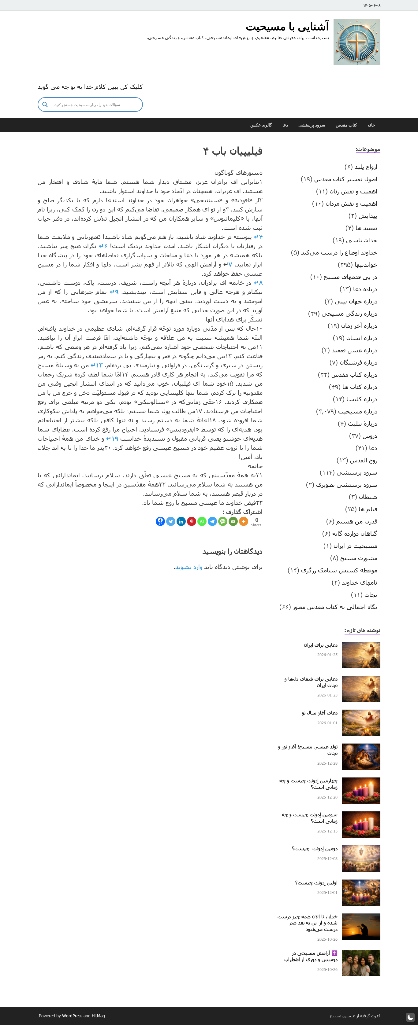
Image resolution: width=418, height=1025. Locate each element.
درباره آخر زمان (359, 325)
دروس (370, 435)
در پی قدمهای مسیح (350, 276)
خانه (371, 125)
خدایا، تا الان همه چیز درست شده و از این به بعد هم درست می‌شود (308, 922)
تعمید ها (366, 227)
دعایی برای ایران (321, 645)
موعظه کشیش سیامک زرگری (339, 570)
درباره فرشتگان (358, 362)
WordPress (72, 1015)
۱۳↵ (97, 365)
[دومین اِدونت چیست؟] (361, 850)
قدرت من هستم (356, 521)
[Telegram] (212, 521)
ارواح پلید (366, 166)
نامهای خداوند (359, 582)
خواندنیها (366, 264)
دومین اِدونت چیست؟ (315, 848)
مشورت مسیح (358, 557)
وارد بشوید (188, 566)
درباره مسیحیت (357, 411)
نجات (370, 594)
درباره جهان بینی (356, 301)
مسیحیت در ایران (355, 545)
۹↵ (114, 291)
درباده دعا (365, 288)
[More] (243, 521)
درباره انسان (361, 337)
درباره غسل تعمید (354, 350)
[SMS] (222, 521)
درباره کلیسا (361, 398)
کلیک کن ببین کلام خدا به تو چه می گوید (90, 86)
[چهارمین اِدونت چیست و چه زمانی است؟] (361, 782)
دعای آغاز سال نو (320, 712)
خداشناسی (361, 240)
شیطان (368, 496)
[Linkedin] (181, 521)
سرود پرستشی (311, 125)
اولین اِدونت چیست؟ (316, 882)
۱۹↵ (112, 438)
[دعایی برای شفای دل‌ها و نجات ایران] (361, 680)
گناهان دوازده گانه (354, 533)
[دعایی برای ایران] (361, 646)
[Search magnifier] (45, 104)
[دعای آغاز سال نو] (361, 714)
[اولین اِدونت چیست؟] (361, 884)
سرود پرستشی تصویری (346, 484)
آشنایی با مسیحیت (287, 26)
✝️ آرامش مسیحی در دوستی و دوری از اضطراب (311, 956)
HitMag (98, 1015)
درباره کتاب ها (359, 386)
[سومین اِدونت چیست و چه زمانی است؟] (361, 816)
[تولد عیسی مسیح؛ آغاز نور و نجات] (361, 748)
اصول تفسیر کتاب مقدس (345, 178)
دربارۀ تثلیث (362, 423)
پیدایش (368, 215)
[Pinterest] (191, 521)
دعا (285, 125)
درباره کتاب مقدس (354, 374)
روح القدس (363, 460)
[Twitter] (170, 521)
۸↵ (258, 282)
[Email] (233, 521)
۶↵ (103, 245)
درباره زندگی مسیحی (349, 313)
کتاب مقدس (346, 125)
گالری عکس (261, 125)
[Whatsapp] (202, 521)
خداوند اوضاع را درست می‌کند (339, 252)
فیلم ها (368, 508)
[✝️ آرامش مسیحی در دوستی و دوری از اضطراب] (361, 954)
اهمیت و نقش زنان (353, 191)
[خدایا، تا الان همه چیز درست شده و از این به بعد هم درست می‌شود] (361, 918)
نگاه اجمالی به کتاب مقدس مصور (335, 606)
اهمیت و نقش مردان (351, 203)
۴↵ (258, 236)
